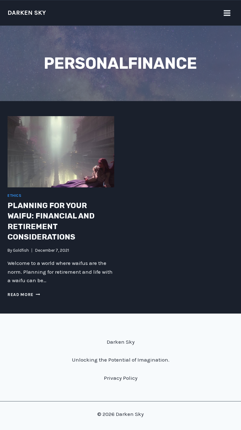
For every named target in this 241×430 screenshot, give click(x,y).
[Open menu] (226, 13)
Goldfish (21, 250)
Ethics (15, 195)
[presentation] (61, 151)
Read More (24, 294)
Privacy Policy (120, 378)
